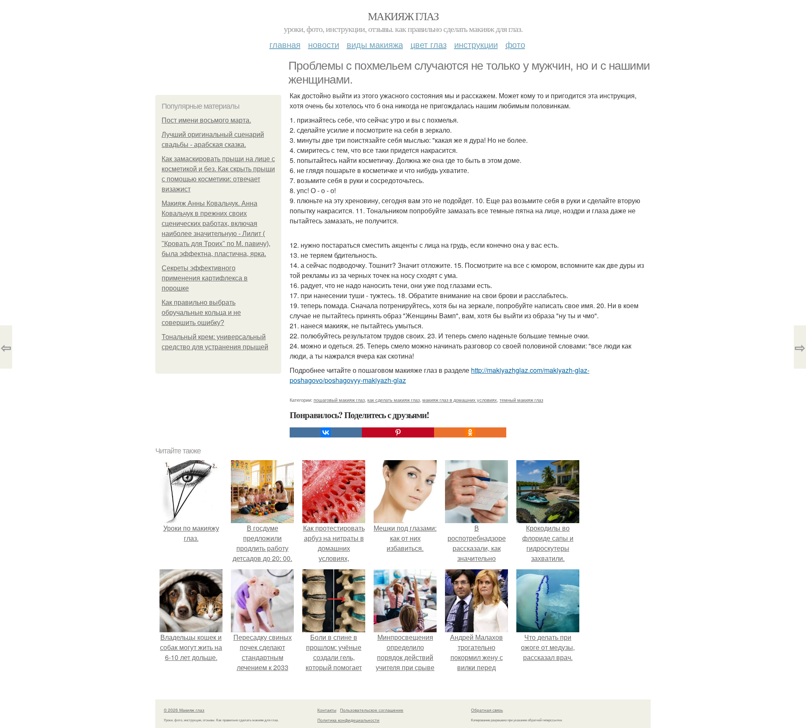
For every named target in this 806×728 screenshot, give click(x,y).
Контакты (326, 710)
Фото (515, 44)
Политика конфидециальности (348, 720)
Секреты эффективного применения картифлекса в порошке (205, 278)
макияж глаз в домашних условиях (459, 399)
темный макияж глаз (521, 399)
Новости (323, 44)
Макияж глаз (403, 16)
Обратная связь (487, 710)
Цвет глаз (429, 44)
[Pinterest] (398, 432)
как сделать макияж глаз (393, 399)
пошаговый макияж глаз (339, 399)
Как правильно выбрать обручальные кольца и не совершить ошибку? (201, 312)
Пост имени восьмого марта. (206, 120)
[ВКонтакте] (326, 432)
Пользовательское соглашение (371, 710)
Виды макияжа (375, 44)
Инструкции (476, 44)
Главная (285, 44)
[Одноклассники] (470, 432)
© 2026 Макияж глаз (184, 710)
